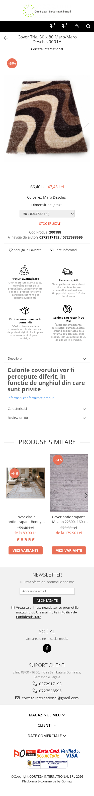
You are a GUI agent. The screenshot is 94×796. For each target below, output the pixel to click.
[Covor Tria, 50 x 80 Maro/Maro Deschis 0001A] (47, 118)
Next (86, 123)
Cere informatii (65, 250)
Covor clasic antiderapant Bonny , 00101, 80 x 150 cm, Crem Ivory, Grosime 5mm (25, 519)
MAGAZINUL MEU (45, 714)
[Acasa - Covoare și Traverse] (47, 11)
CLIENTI (45, 725)
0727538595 (50, 690)
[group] (47, 118)
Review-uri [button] (18, 417)
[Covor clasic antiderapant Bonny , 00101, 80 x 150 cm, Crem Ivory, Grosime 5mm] (25, 483)
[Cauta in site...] (88, 26)
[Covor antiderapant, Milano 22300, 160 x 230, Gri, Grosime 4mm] (69, 483)
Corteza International (47, 49)
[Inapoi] (4, 38)
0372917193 (50, 683)
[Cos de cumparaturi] (76, 26)
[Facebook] (47, 648)
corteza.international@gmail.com (50, 697)
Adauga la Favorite (27, 250)
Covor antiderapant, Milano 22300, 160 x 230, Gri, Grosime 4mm (69, 519)
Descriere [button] (15, 358)
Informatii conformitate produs (31, 397)
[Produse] (7, 27)
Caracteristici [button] (17, 408)
